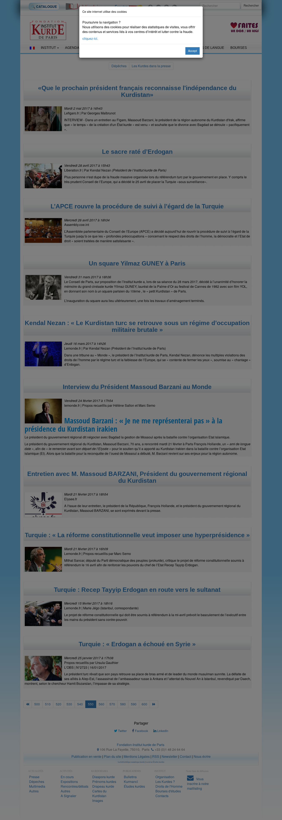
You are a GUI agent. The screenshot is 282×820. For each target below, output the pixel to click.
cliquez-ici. (90, 38)
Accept (192, 51)
